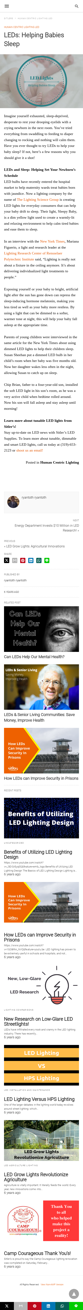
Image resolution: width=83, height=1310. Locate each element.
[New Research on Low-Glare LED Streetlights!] (41, 985)
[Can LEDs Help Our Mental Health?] (41, 629)
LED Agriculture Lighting (21, 1165)
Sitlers (8, 18)
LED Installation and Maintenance (27, 1090)
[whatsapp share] (39, 560)
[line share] (46, 560)
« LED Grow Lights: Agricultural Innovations (34, 546)
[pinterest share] (22, 560)
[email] (21, 1306)
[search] (76, 6)
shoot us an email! (29, 450)
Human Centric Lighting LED (35, 18)
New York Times (52, 241)
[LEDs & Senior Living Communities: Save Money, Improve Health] (41, 687)
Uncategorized (14, 843)
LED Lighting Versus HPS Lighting (39, 1099)
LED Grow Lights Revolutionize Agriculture (36, 1177)
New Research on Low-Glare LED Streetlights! (38, 1021)
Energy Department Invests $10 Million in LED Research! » (47, 527)
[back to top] (74, 1294)
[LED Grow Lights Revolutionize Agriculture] (41, 1140)
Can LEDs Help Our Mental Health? (34, 656)
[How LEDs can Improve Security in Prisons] (41, 750)
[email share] (14, 560)
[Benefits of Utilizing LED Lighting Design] (41, 818)
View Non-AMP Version (52, 1284)
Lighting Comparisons (18, 1010)
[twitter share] (6, 560)
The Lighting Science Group (38, 200)
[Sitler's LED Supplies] (41, 6)
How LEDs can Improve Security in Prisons (41, 778)
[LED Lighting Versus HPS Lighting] (41, 1065)
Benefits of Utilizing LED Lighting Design (38, 854)
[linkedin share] (30, 560)
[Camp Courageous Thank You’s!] (41, 1220)
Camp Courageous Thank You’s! (37, 1253)
